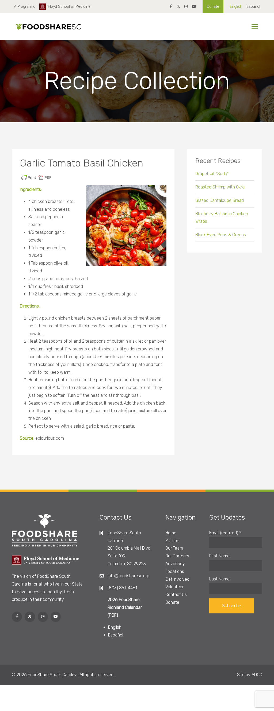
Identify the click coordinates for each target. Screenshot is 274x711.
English (236, 6)
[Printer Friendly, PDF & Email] (36, 177)
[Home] (47, 26)
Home (170, 532)
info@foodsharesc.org (128, 575)
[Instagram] (186, 6)
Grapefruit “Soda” (212, 173)
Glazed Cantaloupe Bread (219, 200)
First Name (219, 555)
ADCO (257, 674)
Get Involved (177, 579)
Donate (213, 6)
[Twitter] (178, 6)
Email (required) (225, 532)
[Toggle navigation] (254, 26)
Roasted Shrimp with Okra (220, 187)
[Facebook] (171, 6)
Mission (172, 540)
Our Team (174, 548)
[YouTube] (194, 6)
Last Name (219, 579)
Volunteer (174, 586)
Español (253, 6)
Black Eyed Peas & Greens (220, 234)
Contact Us (176, 594)
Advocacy (175, 563)
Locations (174, 571)
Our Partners (177, 555)
